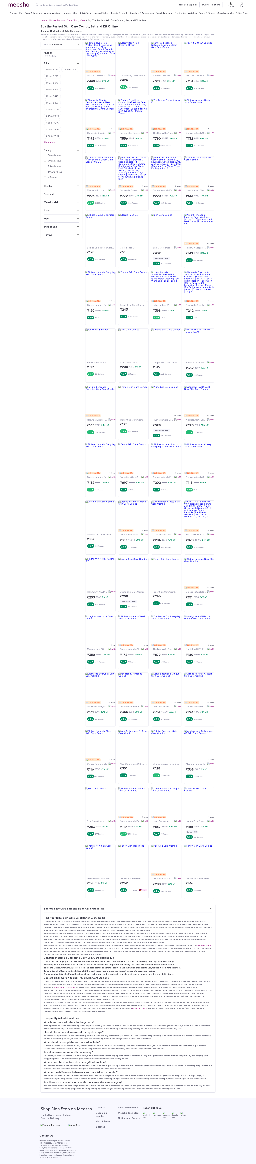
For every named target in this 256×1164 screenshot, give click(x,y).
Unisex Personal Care (60, 20)
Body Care (79, 20)
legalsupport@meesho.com (64, 1155)
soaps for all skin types (64, 987)
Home (44, 20)
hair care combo (139, 1008)
